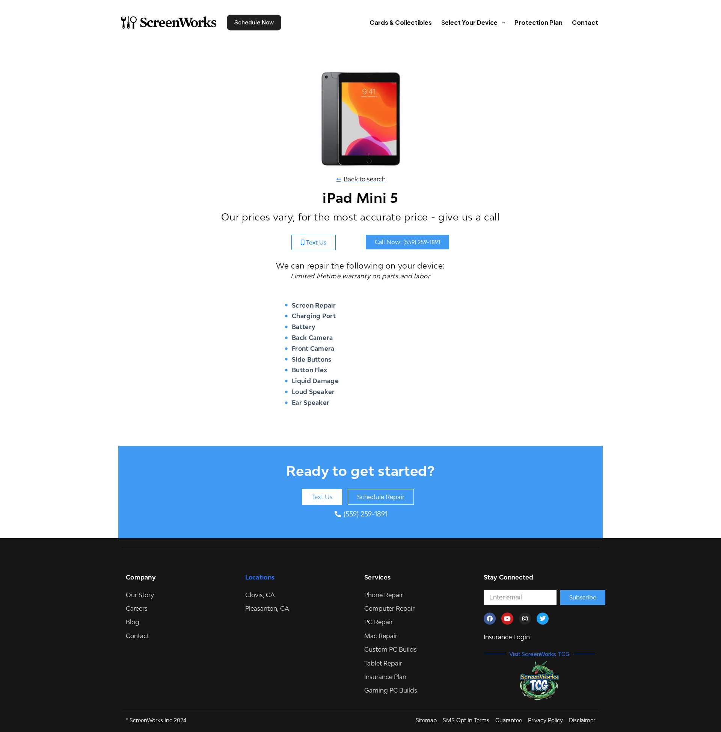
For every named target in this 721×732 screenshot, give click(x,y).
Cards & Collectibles (401, 22)
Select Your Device (469, 22)
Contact (585, 22)
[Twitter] (543, 619)
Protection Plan (538, 22)
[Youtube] (507, 619)
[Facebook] (490, 619)
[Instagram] (525, 619)
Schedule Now (254, 22)
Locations (260, 577)
